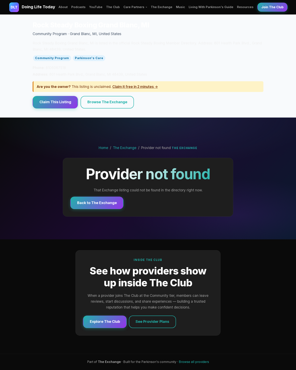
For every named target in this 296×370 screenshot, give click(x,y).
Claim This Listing (55, 102)
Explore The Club (105, 321)
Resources (245, 7)
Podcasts (78, 7)
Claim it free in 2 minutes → (135, 86)
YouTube (95, 7)
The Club (113, 7)
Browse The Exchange (107, 102)
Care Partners (133, 7)
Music (180, 7)
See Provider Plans (152, 321)
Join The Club (272, 7)
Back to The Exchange (97, 203)
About (63, 7)
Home (103, 148)
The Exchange (161, 7)
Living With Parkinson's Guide (211, 7)
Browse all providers (194, 362)
